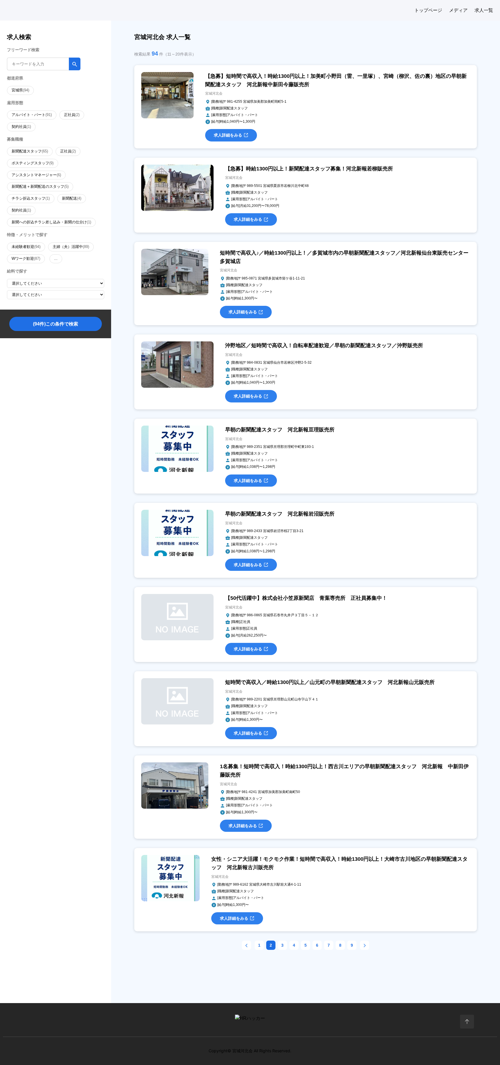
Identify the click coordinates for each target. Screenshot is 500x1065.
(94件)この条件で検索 (55, 323)
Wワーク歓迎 (26, 258)
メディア (458, 10)
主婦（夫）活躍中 (71, 246)
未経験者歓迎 (26, 246)
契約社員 (21, 126)
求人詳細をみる (228, 135)
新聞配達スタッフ (30, 151)
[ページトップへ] (467, 1022)
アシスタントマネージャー (36, 175)
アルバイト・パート (32, 115)
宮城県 (20, 90)
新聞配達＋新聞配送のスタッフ (40, 186)
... (56, 258)
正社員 (72, 115)
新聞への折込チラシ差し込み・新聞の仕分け (51, 222)
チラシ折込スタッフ (31, 198)
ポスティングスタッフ (33, 163)
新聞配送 (71, 198)
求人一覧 (484, 10)
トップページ (428, 10)
